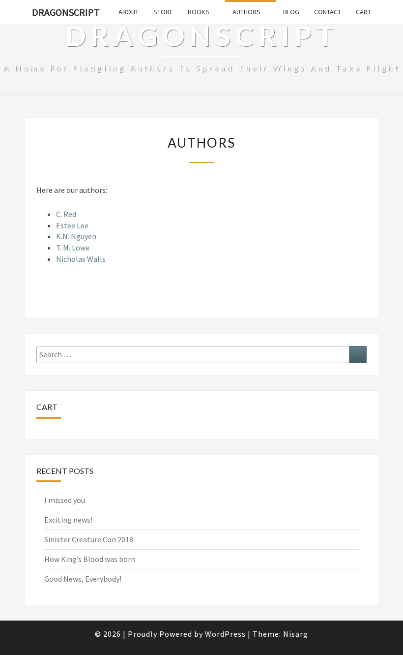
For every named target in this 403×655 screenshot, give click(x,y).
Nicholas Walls (81, 259)
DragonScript (66, 12)
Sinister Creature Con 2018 (88, 539)
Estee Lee (72, 225)
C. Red (66, 214)
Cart (363, 11)
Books (198, 11)
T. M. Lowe (72, 247)
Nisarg (295, 634)
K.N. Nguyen (76, 236)
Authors (246, 11)
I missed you (64, 500)
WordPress (225, 634)
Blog (291, 11)
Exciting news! (68, 520)
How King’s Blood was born (89, 559)
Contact (327, 11)
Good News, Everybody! (82, 579)
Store (163, 11)
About (128, 11)
